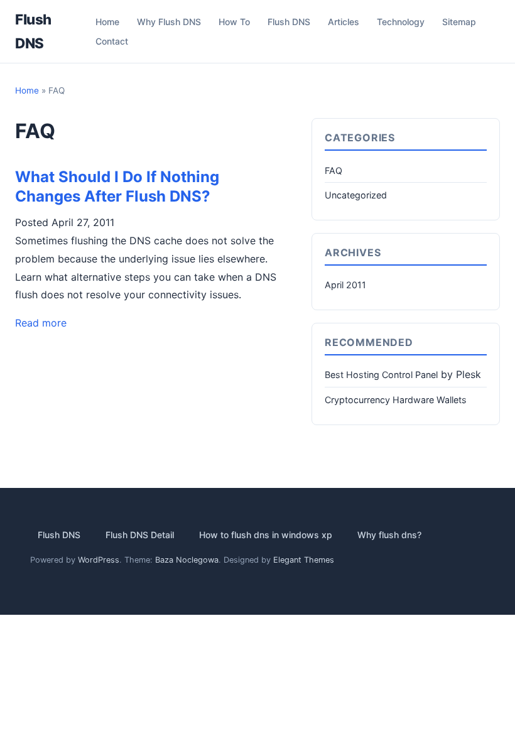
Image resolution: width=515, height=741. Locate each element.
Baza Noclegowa (187, 560)
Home (107, 21)
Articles (343, 21)
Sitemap (459, 21)
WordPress (98, 560)
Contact (111, 41)
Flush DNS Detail (140, 535)
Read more (41, 322)
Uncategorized (356, 195)
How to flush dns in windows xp (265, 535)
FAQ (333, 170)
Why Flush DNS (169, 21)
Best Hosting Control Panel (381, 374)
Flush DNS (289, 21)
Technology (401, 21)
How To (234, 21)
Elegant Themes (303, 560)
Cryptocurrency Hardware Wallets (396, 399)
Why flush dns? (389, 535)
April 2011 (345, 284)
